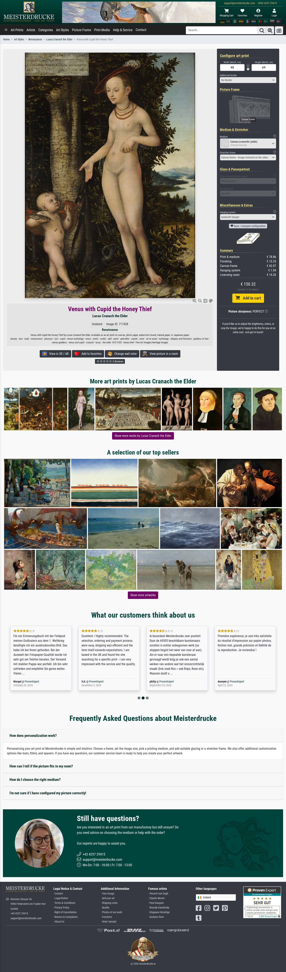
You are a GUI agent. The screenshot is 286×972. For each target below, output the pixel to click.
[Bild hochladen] (279, 30)
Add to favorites (90, 354)
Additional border (228, 75)
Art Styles (62, 30)
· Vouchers (106, 917)
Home (6, 39)
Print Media (102, 30)
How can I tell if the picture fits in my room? (41, 766)
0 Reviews (117, 361)
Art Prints (17, 30)
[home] (6, 30)
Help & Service (122, 30)
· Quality (105, 907)
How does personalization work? (33, 735)
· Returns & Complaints (65, 917)
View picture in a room (162, 354)
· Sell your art (108, 898)
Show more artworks (143, 595)
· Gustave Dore (156, 917)
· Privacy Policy (61, 907)
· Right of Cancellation (65, 912)
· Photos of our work (111, 912)
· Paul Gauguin (156, 903)
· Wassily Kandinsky (158, 907)
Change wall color (124, 354)
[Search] (262, 30)
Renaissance (35, 39)
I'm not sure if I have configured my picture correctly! (48, 793)
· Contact (58, 893)
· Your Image (107, 893)
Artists (30, 30)
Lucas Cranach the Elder (59, 39)
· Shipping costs (109, 903)
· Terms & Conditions (64, 903)
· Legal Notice (60, 898)
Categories (45, 30)
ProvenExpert (27, 681)
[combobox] (248, 80)
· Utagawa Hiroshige (159, 912)
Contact (141, 30)
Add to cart (250, 298)
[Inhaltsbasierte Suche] (270, 30)
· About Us (58, 921)
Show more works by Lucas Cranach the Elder (143, 436)
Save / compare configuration (249, 226)
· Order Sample (109, 921)
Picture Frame (81, 30)
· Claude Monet (156, 898)
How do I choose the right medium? (35, 779)
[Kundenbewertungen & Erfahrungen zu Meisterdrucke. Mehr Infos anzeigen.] (262, 902)
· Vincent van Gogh (158, 893)
